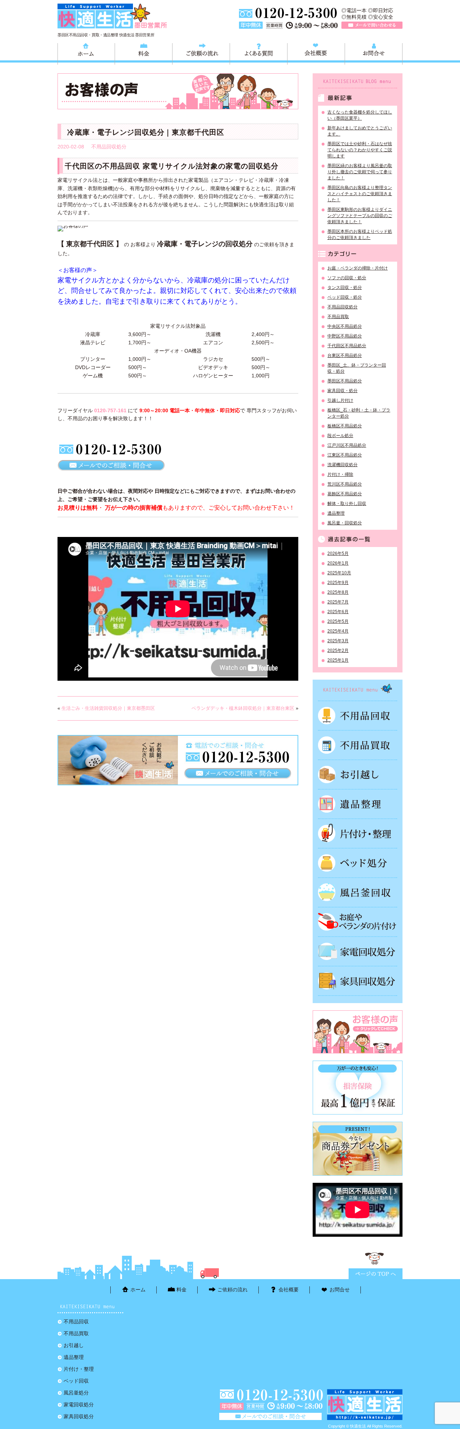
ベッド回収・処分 (344, 297)
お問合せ (373, 53)
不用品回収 (357, 715)
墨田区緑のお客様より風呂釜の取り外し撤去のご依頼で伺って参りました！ (359, 171)
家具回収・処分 (342, 390)
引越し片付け (340, 400)
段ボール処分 (340, 435)
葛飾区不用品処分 (344, 493)
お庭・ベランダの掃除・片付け (357, 268)
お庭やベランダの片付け (357, 922)
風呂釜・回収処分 (344, 522)
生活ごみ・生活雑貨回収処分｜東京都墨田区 (108, 708)
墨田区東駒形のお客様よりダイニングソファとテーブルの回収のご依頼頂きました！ (359, 215)
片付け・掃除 (340, 474)
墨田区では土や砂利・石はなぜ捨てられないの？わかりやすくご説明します (359, 149)
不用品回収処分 (108, 147)
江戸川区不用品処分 (346, 445)
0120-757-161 (110, 410)
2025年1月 (338, 660)
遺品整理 (336, 513)
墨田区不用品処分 (344, 380)
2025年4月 (338, 631)
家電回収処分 (357, 951)
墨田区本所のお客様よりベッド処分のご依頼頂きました (359, 234)
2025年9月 (338, 582)
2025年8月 (338, 592)
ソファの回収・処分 (346, 277)
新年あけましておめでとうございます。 (359, 131)
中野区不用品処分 (344, 336)
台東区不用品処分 (344, 355)
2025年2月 (338, 650)
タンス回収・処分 (344, 287)
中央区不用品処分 (344, 326)
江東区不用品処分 (344, 455)
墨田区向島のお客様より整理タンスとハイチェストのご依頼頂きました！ (359, 193)
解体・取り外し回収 (346, 503)
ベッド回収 (357, 863)
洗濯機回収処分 (342, 464)
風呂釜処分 (357, 892)
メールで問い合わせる (371, 25)
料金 (143, 53)
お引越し (357, 774)
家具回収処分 (357, 980)
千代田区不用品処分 (346, 345)
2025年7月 (338, 602)
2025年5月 (338, 621)
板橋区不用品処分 (344, 425)
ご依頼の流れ (201, 53)
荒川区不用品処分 (344, 484)
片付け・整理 (357, 833)
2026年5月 (338, 553)
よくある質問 (258, 53)
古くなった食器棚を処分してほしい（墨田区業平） (359, 115)
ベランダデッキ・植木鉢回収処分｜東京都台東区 (243, 708)
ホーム (86, 53)
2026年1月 (338, 563)
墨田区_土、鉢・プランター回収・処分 (356, 368)
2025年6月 (338, 611)
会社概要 (316, 53)
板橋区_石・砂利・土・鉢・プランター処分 (358, 413)
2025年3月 (338, 640)
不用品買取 (338, 316)
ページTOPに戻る (375, 1273)
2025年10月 (339, 572)
